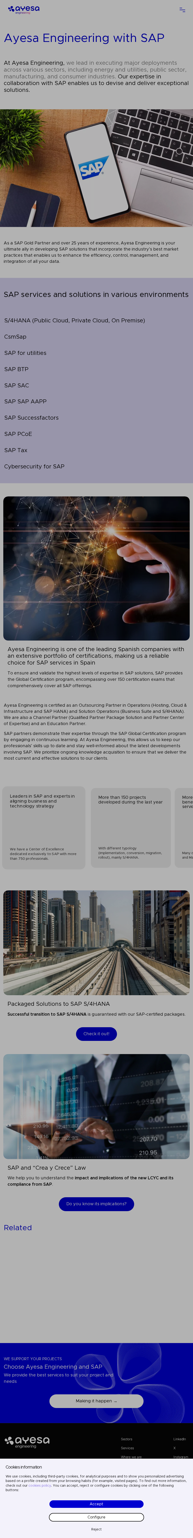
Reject (96, 1529)
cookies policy (39, 1485)
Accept (96, 1504)
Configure (96, 1517)
